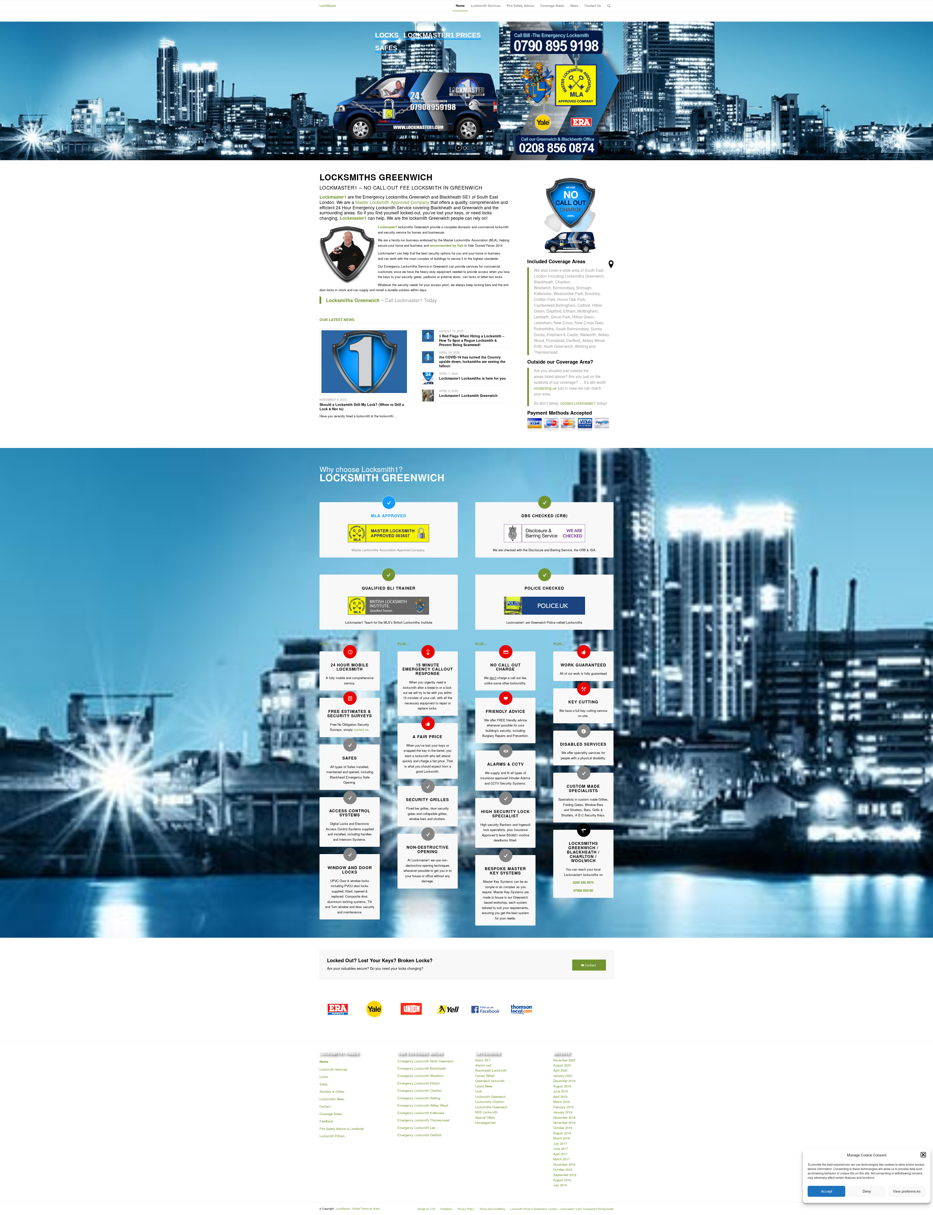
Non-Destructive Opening (427, 849)
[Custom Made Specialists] (583, 773)
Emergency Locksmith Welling (418, 1098)
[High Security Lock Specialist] (505, 798)
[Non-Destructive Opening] (428, 834)
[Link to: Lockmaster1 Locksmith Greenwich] (428, 396)
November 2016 (564, 1164)
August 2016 (562, 1180)
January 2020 (562, 1075)
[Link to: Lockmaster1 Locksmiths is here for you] (428, 378)
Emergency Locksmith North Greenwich (425, 1061)
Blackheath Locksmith (491, 1070)
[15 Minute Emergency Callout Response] (428, 651)
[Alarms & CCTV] (505, 751)
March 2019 (561, 1101)
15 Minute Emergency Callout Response (427, 669)
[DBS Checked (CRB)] (544, 502)
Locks (324, 1076)
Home (324, 1061)
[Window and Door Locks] (350, 854)
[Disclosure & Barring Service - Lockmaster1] (544, 533)
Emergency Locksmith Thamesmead (423, 1120)
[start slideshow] (458, 147)
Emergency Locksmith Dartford (419, 1135)
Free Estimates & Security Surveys (349, 713)
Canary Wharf (484, 1075)
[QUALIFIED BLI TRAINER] (388, 574)
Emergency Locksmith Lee (416, 1127)
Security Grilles (427, 799)
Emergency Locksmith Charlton (419, 1090)
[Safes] (350, 745)
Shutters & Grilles (332, 1091)
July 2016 (560, 1185)
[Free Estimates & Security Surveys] (350, 698)
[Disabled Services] (583, 731)
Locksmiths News (332, 1099)
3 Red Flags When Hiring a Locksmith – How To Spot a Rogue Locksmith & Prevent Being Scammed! (471, 340)
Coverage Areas (331, 1113)
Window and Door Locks (350, 870)
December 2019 (564, 1080)
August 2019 (562, 1086)
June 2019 (560, 1091)
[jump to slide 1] (464, 148)
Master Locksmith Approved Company (393, 202)
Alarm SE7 (483, 1060)
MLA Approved (388, 515)
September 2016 (564, 1174)
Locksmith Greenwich (490, 1096)
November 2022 (564, 1060)
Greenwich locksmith (490, 1080)
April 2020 (560, 1070)
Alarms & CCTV (505, 764)
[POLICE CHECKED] (544, 574)
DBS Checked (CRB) (544, 515)
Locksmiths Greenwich (491, 1107)
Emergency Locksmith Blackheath (421, 1068)
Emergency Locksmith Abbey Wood (422, 1105)
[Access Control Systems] (350, 797)
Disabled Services (583, 744)
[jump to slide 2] (468, 148)
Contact (325, 1106)
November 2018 (564, 1122)
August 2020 (562, 1065)
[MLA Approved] (389, 502)
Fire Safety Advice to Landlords (342, 1128)
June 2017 (560, 1148)
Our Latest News (337, 319)
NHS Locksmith (486, 1112)
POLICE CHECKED (544, 588)
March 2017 (561, 1159)
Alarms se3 (483, 1065)
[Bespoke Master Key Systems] (505, 855)
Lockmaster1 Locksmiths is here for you (472, 378)
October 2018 (562, 1127)
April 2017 (560, 1154)
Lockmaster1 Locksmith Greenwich (468, 395)
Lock (478, 1091)
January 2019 (562, 1112)
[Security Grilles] (428, 786)
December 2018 (564, 1117)
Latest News (484, 1086)
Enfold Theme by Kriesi (366, 1208)
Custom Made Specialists (583, 788)
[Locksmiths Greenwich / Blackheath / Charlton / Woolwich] (583, 830)
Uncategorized (485, 1122)
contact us (361, 729)
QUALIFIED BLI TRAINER (388, 588)
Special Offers (485, 1117)
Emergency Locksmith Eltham (418, 1083)
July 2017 (560, 1143)
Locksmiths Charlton (489, 1101)
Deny (867, 1191)
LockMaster (328, 5)
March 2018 (561, 1138)
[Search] (608, 5)
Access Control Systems (349, 813)
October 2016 (562, 1169)
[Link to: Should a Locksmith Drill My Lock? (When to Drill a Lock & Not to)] (364, 361)
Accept (826, 1191)
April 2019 (560, 1096)
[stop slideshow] (474, 147)
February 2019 (563, 1107)
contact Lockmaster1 (578, 403)
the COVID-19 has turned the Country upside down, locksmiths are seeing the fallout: (472, 361)
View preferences (907, 1191)
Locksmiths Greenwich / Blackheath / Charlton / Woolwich (583, 852)
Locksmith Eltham (332, 1136)
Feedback (326, 1121)
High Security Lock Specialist (505, 814)
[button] (923, 1154)
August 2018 (562, 1133)
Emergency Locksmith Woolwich (420, 1075)
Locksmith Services (333, 1069)
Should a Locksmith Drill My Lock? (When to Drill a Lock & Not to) (362, 406)
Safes (349, 758)
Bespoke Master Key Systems (505, 871)
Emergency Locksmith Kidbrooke (420, 1112)
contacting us (546, 388)
